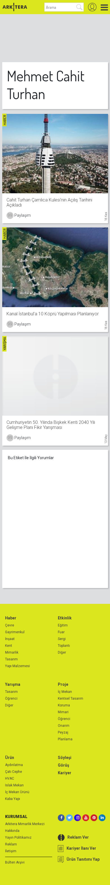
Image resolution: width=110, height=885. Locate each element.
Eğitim (63, 625)
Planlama (65, 739)
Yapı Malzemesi (17, 666)
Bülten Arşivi (15, 862)
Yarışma (12, 684)
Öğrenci (11, 698)
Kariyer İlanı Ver (81, 848)
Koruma (64, 705)
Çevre (9, 625)
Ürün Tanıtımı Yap (83, 859)
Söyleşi (64, 757)
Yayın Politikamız (18, 838)
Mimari (63, 712)
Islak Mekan (14, 785)
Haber (10, 618)
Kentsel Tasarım (70, 698)
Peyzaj (63, 732)
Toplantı (64, 646)
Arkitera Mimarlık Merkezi (25, 824)
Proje (63, 684)
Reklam (11, 844)
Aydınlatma (14, 765)
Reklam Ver (78, 837)
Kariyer (64, 773)
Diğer (62, 652)
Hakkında (12, 831)
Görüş (63, 765)
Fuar (61, 632)
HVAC (9, 778)
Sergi (62, 639)
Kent (8, 646)
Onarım (63, 726)
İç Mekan (65, 692)
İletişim (10, 851)
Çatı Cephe (13, 772)
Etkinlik (65, 618)
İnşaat (10, 639)
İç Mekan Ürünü (17, 792)
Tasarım (11, 659)
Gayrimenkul (15, 632)
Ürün (9, 757)
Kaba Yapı (12, 799)
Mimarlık (11, 652)
